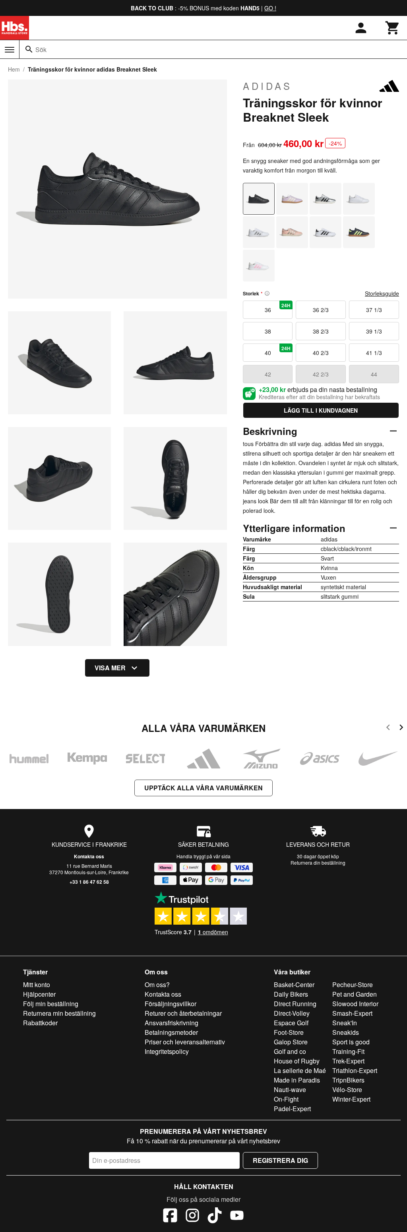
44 (374, 374)
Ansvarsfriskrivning (171, 1022)
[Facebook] (170, 1216)
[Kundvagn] (393, 28)
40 (278, 351)
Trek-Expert (348, 1060)
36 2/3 (321, 310)
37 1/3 (374, 310)
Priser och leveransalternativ (185, 1041)
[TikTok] (215, 1216)
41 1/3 (374, 353)
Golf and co (290, 1051)
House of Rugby (297, 1060)
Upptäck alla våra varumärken (203, 787)
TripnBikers (348, 1080)
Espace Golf (291, 1022)
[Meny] (9, 49)
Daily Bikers (291, 994)
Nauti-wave (290, 1089)
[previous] (388, 728)
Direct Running (295, 1003)
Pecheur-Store (352, 984)
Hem (14, 69)
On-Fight (286, 1099)
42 (268, 374)
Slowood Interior (355, 1003)
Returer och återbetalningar (183, 1013)
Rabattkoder (40, 1022)
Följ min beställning (50, 1003)
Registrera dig (280, 1160)
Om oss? (157, 984)
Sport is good (351, 1041)
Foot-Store (289, 1032)
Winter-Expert (351, 1099)
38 (268, 331)
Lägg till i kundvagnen (321, 410)
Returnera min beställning (59, 1013)
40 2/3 (321, 353)
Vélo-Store (347, 1089)
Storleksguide (382, 293)
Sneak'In (344, 1022)
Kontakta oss (89, 856)
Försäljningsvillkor (170, 1003)
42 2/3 (321, 374)
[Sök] (29, 49)
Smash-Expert (352, 1013)
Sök (41, 49)
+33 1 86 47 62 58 (89, 881)
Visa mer (110, 667)
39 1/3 (374, 331)
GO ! (270, 8)
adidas (267, 86)
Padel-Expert (292, 1108)
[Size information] (267, 293)
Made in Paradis (297, 1080)
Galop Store (291, 1041)
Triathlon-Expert (354, 1070)
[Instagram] (192, 1216)
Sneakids (345, 1032)
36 (278, 308)
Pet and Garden (354, 994)
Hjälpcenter (39, 994)
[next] (401, 728)
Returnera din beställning (318, 862)
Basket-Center (294, 984)
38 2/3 (321, 331)
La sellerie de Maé (300, 1070)
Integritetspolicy (167, 1051)
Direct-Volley (292, 1013)
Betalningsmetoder (171, 1032)
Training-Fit (348, 1051)
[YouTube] (237, 1216)
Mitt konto (36, 984)
